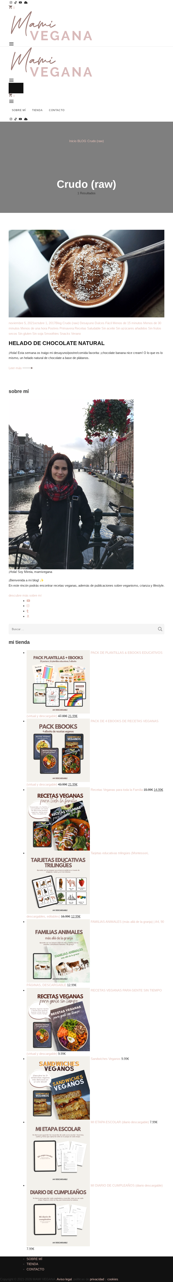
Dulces (99, 323)
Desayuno (87, 323)
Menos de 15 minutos (127, 323)
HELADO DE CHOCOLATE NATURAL (57, 343)
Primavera (66, 328)
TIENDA (37, 110)
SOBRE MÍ (19, 110)
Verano (76, 333)
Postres (53, 328)
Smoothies (51, 333)
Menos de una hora (33, 328)
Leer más (16, 368)
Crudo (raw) (70, 323)
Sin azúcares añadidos (131, 328)
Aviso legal (64, 1279)
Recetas (80, 328)
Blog (58, 323)
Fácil (108, 323)
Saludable (94, 328)
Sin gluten (24, 333)
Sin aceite (108, 328)
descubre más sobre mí (25, 595)
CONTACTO (57, 110)
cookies (112, 1279)
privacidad (97, 1279)
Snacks (65, 333)
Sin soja (37, 333)
